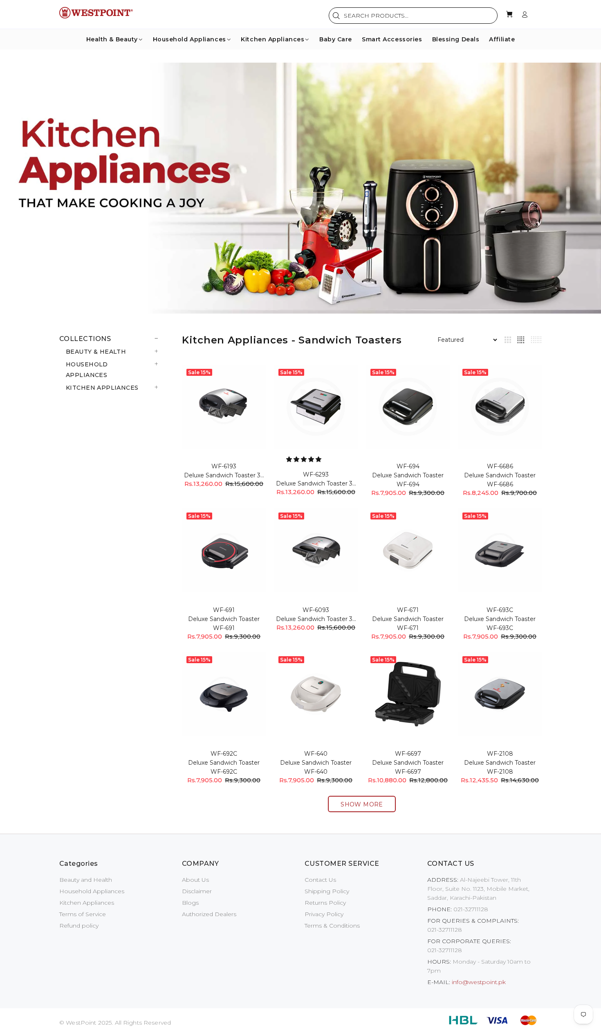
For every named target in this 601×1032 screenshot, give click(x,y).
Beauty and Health (85, 879)
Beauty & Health (96, 351)
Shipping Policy (327, 891)
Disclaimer (197, 891)
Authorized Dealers (209, 914)
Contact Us (320, 879)
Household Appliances (91, 891)
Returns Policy (325, 902)
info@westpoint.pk (479, 982)
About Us (195, 879)
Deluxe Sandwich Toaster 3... (224, 475)
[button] (304, 459)
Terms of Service (82, 914)
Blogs (190, 902)
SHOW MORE (362, 804)
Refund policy (79, 925)
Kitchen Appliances (102, 387)
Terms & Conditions (332, 925)
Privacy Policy (324, 914)
